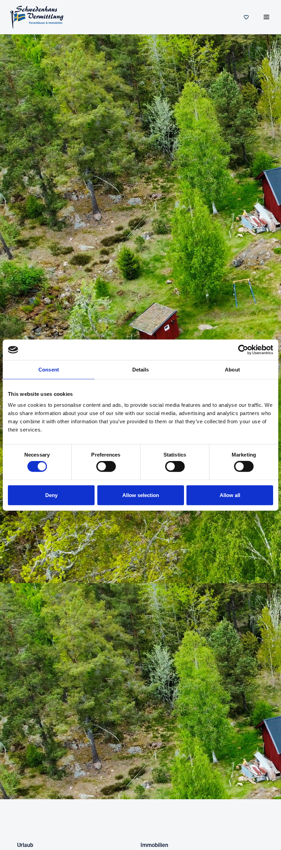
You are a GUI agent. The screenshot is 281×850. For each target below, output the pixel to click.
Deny (51, 495)
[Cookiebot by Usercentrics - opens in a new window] (243, 350)
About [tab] (232, 370)
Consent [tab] (48, 370)
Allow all (230, 495)
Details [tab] (140, 370)
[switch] (106, 466)
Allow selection (140, 495)
